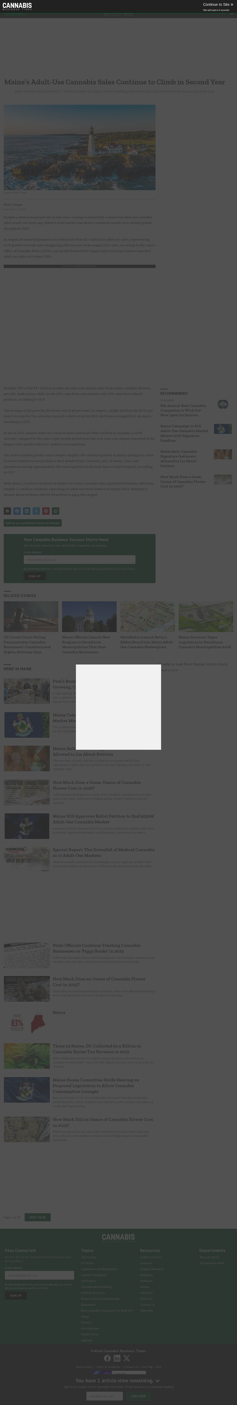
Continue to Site (218, 4)
